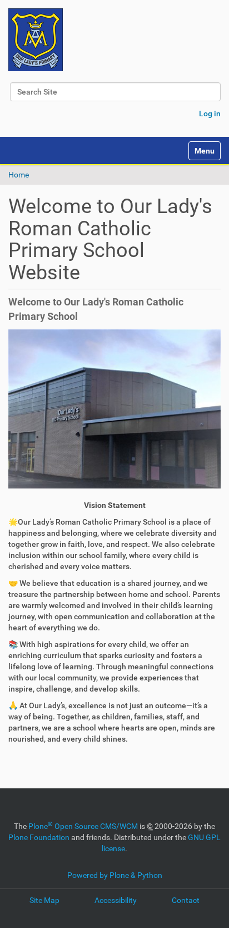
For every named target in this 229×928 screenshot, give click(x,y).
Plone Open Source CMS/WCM (83, 826)
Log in (210, 113)
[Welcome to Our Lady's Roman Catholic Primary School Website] (35, 39)
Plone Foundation (38, 837)
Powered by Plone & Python (114, 875)
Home (18, 174)
